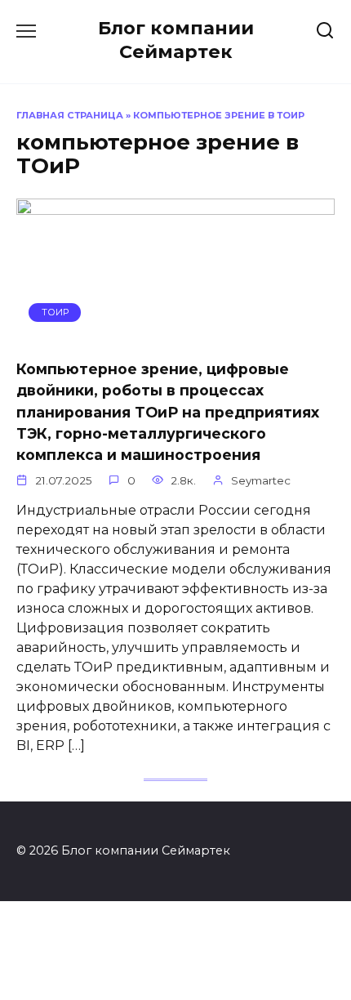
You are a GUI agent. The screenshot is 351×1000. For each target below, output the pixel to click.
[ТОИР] (175, 335)
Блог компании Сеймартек (176, 39)
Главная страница (69, 115)
